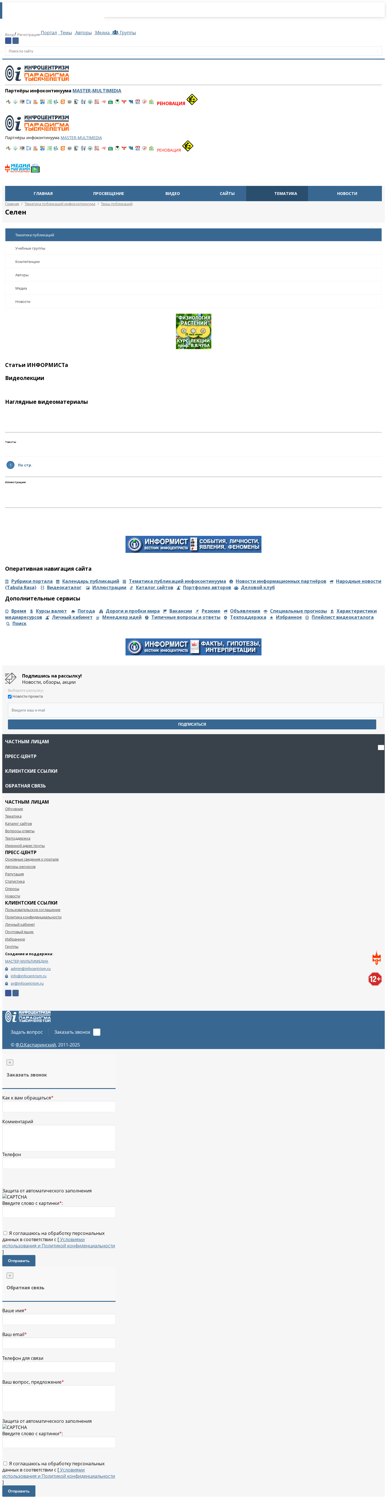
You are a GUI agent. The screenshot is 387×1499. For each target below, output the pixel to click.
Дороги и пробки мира (133, 611)
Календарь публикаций (90, 581)
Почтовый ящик (19, 931)
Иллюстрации (109, 587)
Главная (43, 193)
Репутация (14, 873)
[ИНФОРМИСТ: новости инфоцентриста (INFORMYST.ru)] (22, 103)
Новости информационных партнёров (281, 581)
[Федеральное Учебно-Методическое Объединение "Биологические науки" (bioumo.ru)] (117, 103)
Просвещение (108, 193)
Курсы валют (51, 611)
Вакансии (180, 611)
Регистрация (28, 34)
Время (18, 611)
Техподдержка (248, 617)
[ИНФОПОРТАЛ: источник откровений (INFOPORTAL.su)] (28, 103)
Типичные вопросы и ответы (185, 617)
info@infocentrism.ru (28, 975)
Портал (48, 32)
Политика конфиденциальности (33, 917)
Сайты (227, 193)
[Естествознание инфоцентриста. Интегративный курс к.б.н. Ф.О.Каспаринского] (15, 103)
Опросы (12, 888)
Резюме (211, 611)
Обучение (14, 808)
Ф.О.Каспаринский (36, 1045)
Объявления (245, 611)
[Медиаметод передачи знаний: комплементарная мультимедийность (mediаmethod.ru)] (137, 103)
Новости (347, 193)
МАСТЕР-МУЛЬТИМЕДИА (26, 961)
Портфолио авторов (207, 587)
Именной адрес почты (25, 845)
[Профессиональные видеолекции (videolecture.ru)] (76, 103)
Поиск (19, 623)
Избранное (289, 617)
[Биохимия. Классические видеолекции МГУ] (35, 103)
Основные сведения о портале (32, 859)
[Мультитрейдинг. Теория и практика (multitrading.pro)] (8, 103)
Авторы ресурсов (20, 866)
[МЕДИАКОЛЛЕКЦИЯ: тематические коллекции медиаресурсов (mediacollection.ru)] (96, 103)
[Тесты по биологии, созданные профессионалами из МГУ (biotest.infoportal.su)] (151, 103)
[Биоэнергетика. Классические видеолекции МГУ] (42, 103)
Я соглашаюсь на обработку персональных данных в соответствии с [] (58, 1242)
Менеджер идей (122, 617)
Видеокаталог (64, 587)
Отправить (19, 1260)
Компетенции (27, 261)
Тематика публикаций (34, 234)
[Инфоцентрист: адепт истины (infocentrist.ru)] (90, 103)
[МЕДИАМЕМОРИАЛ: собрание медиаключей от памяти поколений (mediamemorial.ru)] (144, 103)
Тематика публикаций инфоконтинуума (177, 581)
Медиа (102, 32)
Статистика (15, 881)
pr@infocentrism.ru (27, 983)
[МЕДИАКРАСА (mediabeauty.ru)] (103, 103)
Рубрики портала (32, 581)
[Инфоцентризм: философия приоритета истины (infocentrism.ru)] (83, 103)
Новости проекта (27, 696)
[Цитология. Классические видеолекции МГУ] (62, 103)
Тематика (285, 193)
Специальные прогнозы (298, 611)
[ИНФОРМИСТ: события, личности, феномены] (193, 551)
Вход (9, 34)
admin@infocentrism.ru (31, 968)
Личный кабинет (72, 617)
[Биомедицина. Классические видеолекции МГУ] (56, 103)
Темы (65, 32)
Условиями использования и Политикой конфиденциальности (58, 1242)
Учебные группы (30, 248)
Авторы (83, 32)
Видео (172, 193)
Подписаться (192, 724)
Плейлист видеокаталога (343, 617)
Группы (127, 32)
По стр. (25, 465)
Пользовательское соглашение (32, 909)
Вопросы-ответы (20, 830)
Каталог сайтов (154, 587)
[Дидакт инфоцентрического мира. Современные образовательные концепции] (69, 103)
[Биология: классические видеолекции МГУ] (49, 103)
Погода (86, 611)
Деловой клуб (258, 587)
